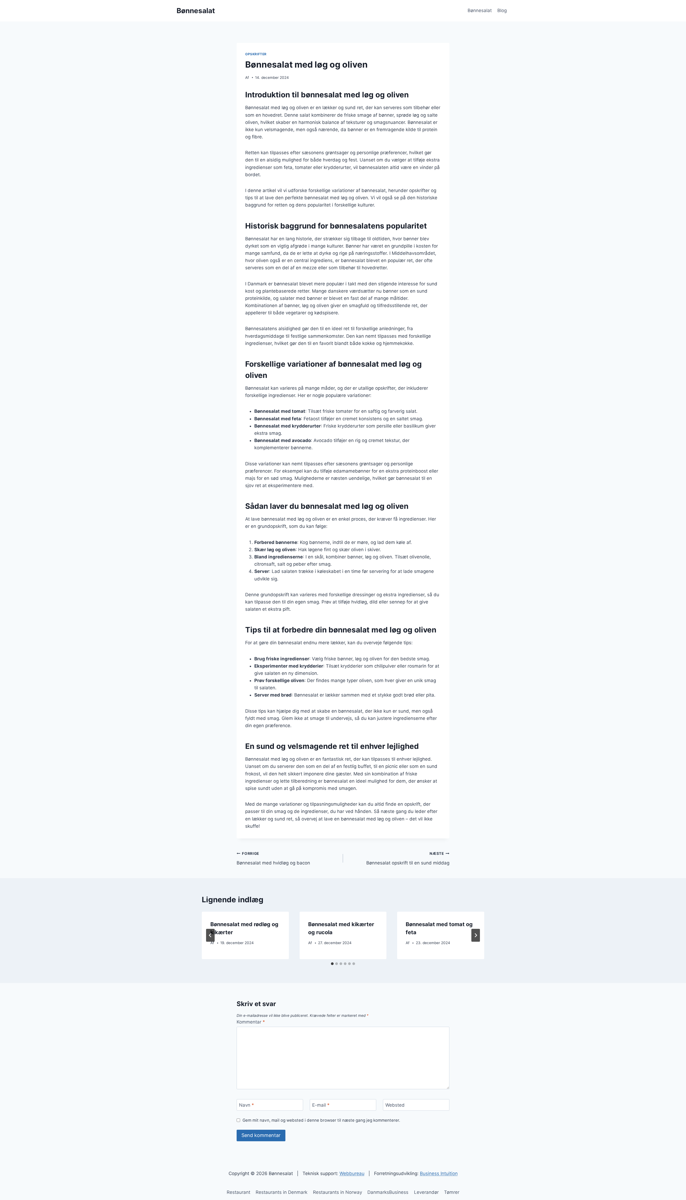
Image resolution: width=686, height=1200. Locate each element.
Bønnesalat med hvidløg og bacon (273, 858)
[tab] (332, 963)
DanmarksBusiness (387, 1192)
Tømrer (451, 1192)
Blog (502, 10)
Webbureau (352, 1173)
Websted (395, 1105)
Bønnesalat (480, 10)
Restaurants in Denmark (281, 1192)
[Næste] (475, 935)
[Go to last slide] (210, 935)
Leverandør (426, 1192)
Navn (246, 1105)
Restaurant (238, 1192)
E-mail (321, 1105)
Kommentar (251, 1022)
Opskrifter (256, 54)
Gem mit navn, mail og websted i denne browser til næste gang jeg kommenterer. (321, 1120)
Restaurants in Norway (337, 1192)
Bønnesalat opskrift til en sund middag (407, 858)
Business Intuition (439, 1173)
